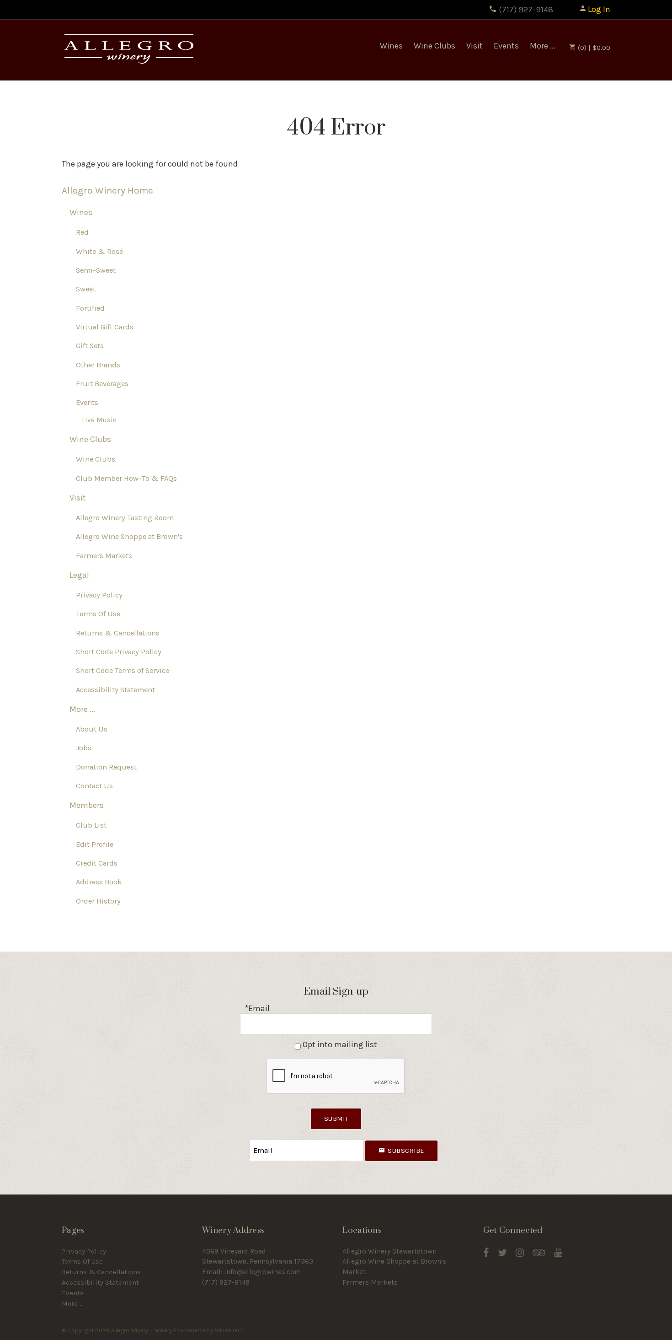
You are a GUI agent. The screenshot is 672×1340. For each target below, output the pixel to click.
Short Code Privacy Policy (118, 651)
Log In (599, 9)
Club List (91, 825)
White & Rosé (99, 251)
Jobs (83, 747)
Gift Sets (90, 345)
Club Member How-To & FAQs (126, 478)
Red (82, 232)
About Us (91, 729)
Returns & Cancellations (118, 633)
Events (506, 46)
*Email (257, 1008)
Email (241, 1141)
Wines (391, 46)
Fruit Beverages (102, 383)
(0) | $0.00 (593, 47)
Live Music (99, 420)
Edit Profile (94, 844)
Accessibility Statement (115, 689)
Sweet (86, 289)
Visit (474, 46)
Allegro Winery (128, 50)
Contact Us (94, 785)
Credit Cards (96, 863)
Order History (98, 901)
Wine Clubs (434, 46)
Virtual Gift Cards (104, 327)
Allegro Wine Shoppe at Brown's (129, 536)
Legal (79, 575)
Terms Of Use (98, 613)
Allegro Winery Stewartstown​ (389, 1251)
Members (86, 805)
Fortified (90, 308)
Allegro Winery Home (107, 190)
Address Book (99, 881)
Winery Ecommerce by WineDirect (199, 1330)
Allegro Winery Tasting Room (125, 517)
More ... (542, 46)
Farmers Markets (104, 555)
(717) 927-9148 (525, 10)
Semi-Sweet (96, 270)
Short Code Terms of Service (122, 670)
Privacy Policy (99, 595)
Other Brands (98, 365)
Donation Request (106, 767)
